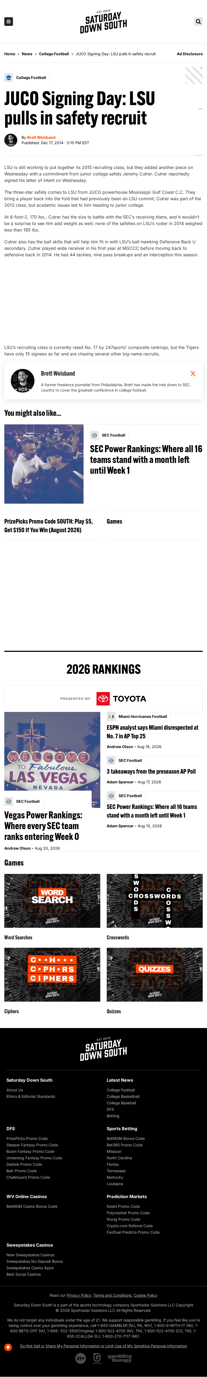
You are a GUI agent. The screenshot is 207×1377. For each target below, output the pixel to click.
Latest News (120, 1080)
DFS (110, 1109)
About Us (14, 1090)
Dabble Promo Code (24, 1164)
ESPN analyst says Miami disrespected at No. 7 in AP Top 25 (152, 731)
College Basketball (123, 1096)
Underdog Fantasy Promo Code (34, 1157)
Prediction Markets (127, 1196)
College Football (121, 1090)
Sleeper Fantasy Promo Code (32, 1145)
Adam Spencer (120, 782)
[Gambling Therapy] (120, 1358)
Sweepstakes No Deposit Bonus (34, 1261)
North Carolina (119, 1157)
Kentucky (115, 1177)
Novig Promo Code (123, 1219)
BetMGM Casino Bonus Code (31, 1206)
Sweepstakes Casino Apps (30, 1267)
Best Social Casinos (23, 1274)
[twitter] (193, 373)
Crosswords (118, 937)
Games (114, 521)
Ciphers (11, 1011)
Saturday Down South (29, 1080)
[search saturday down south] (198, 21)
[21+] (81, 1358)
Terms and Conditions (112, 1295)
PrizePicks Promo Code (27, 1138)
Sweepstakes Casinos (29, 1245)
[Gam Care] (97, 1358)
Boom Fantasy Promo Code (30, 1151)
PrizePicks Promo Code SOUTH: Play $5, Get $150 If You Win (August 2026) (48, 525)
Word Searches (18, 937)
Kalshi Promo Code (123, 1206)
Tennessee (116, 1170)
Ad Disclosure (190, 53)
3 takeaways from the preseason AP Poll (151, 771)
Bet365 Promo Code (125, 1145)
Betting (113, 1115)
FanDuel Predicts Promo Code (133, 1232)
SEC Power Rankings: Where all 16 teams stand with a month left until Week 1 (146, 459)
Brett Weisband (41, 137)
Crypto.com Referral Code (130, 1225)
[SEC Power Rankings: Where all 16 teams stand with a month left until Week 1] (44, 464)
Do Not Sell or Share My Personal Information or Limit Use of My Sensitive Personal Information (103, 1346)
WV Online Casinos (26, 1196)
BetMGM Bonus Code (126, 1138)
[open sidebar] (8, 21)
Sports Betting (122, 1128)
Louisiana (115, 1183)
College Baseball (121, 1103)
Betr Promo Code (21, 1170)
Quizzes (114, 1011)
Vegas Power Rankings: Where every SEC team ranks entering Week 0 (43, 825)
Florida (113, 1164)
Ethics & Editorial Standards (30, 1096)
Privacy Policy (79, 1295)
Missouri (114, 1151)
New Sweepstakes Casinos (30, 1255)
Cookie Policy (145, 1295)
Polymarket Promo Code (128, 1212)
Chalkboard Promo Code (28, 1177)
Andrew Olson (17, 848)
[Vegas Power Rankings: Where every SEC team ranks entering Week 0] (52, 760)
